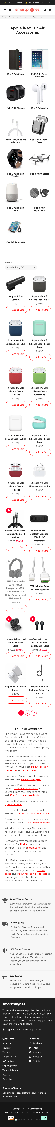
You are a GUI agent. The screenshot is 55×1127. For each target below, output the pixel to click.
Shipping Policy (9, 1065)
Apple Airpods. (13, 804)
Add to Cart (18, 309)
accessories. (30, 770)
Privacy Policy (9, 1056)
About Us (6, 1043)
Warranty (6, 1052)
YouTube (36, 1061)
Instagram (37, 1056)
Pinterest (36, 1052)
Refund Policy (9, 1061)
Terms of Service (10, 1070)
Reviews (6, 1047)
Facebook (37, 1043)
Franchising (8, 1079)
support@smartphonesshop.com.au (23, 1029)
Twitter (35, 1047)
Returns (6, 1074)
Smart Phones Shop (10, 16)
